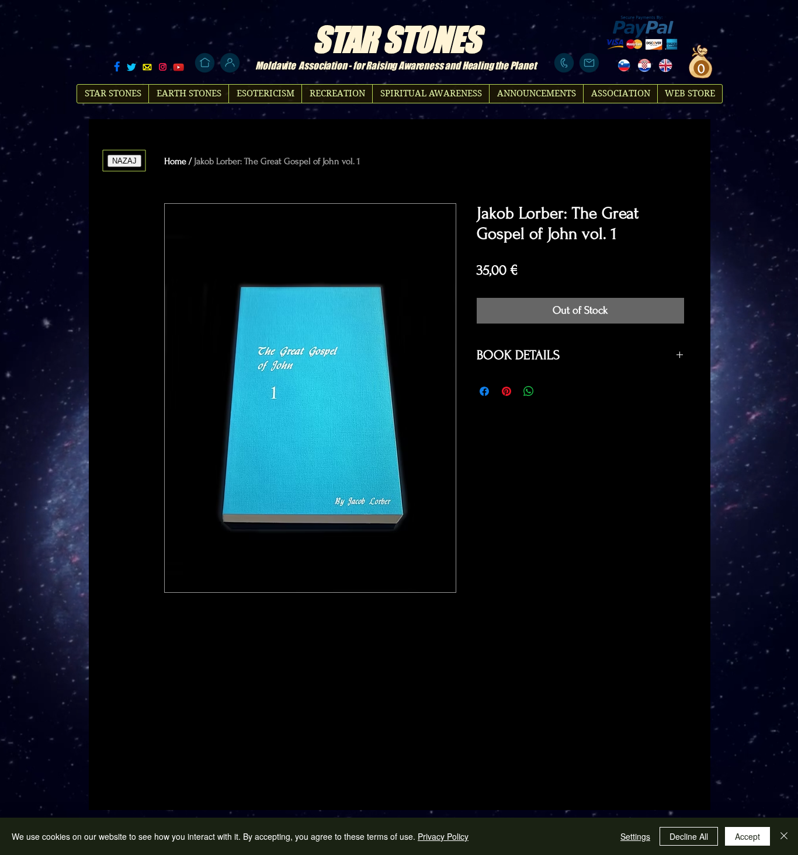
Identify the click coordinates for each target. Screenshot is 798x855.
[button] (700, 68)
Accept (747, 836)
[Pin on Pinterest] (506, 391)
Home (175, 161)
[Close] (784, 836)
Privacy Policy (443, 836)
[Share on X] (551, 391)
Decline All (688, 836)
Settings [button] (635, 836)
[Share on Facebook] (484, 391)
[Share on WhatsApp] (529, 391)
